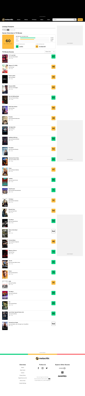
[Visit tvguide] (62, 373)
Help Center (22, 370)
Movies (26, 19)
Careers (22, 372)
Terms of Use (22, 380)
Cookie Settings (22, 383)
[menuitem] (18, 19)
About (22, 367)
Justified (21, 46)
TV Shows (34, 19)
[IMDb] (49, 378)
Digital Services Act (22, 378)
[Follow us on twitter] (47, 368)
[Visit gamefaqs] (62, 376)
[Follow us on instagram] (42, 368)
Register (80, 19)
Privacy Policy (23, 375)
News (48, 19)
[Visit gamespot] (62, 369)
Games (18, 19)
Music (42, 19)
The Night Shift (42, 46)
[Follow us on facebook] (38, 368)
